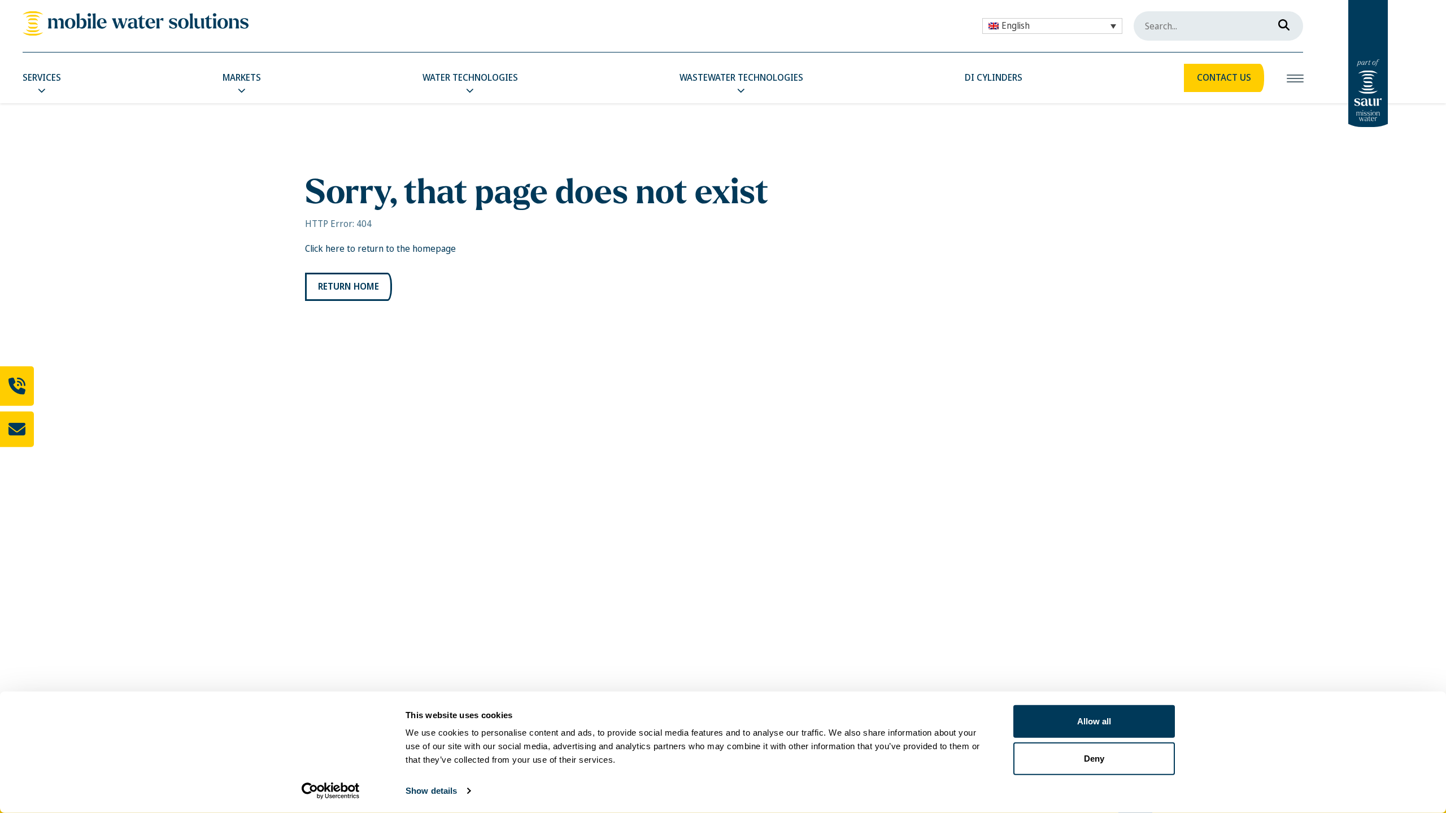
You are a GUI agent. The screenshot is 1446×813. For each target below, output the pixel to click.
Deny (1094, 758)
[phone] (17, 386)
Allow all (1094, 721)
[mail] (17, 429)
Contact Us (1224, 77)
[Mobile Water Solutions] (136, 23)
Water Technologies (470, 77)
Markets (242, 77)
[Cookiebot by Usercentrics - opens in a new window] (330, 791)
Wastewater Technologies (741, 77)
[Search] (1280, 22)
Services (42, 77)
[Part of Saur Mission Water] (1368, 63)
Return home (348, 286)
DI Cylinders (993, 77)
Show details (431, 790)
